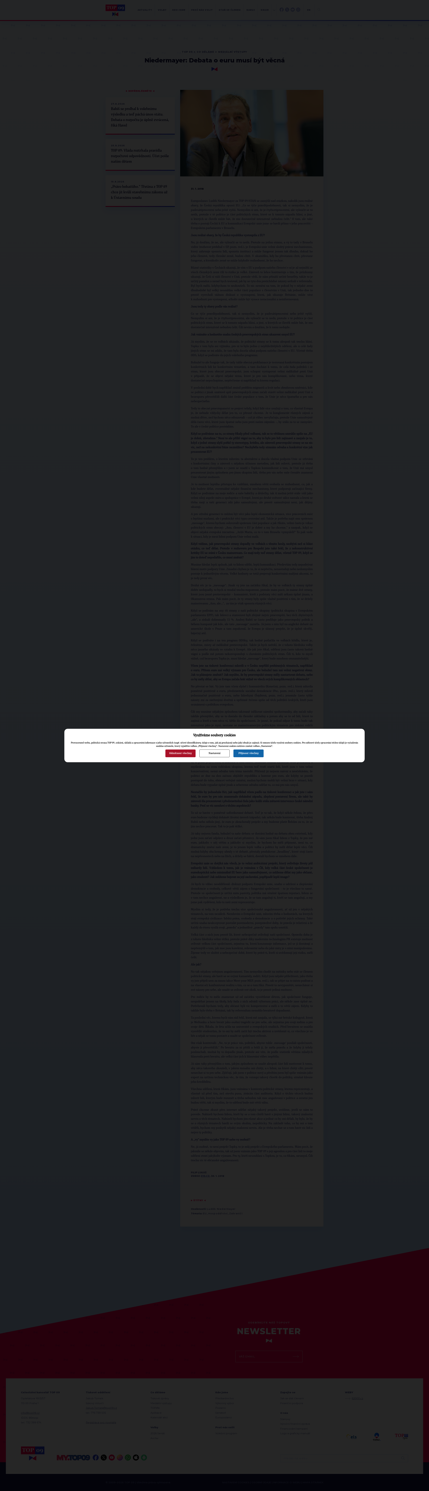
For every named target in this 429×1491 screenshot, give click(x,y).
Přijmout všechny (248, 753)
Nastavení (214, 753)
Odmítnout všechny (180, 753)
